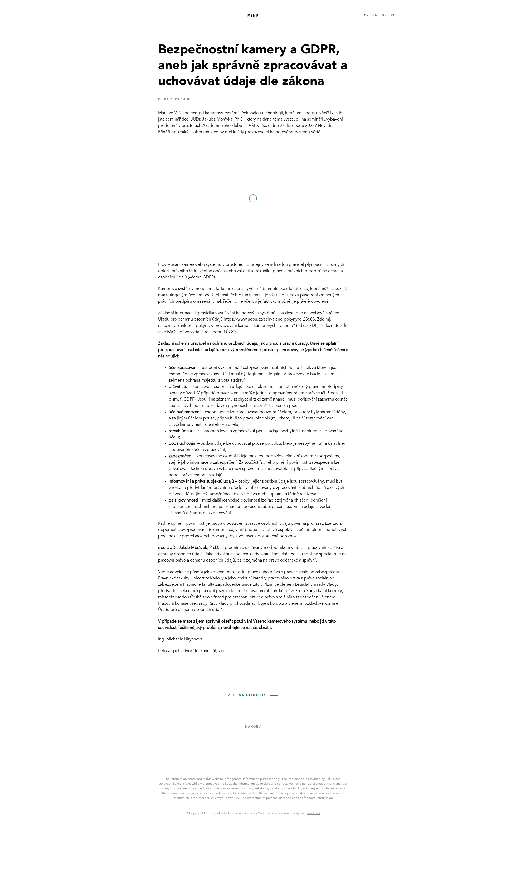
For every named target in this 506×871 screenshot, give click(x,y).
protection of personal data (266, 798)
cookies (297, 798)
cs (366, 15)
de (384, 15)
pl (393, 15)
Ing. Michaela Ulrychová (180, 639)
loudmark (313, 813)
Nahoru (253, 726)
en (375, 15)
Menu (253, 15)
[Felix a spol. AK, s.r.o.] (135, 16)
